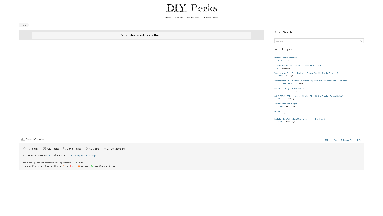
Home (168, 18)
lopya (48, 155)
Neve (4, 212)
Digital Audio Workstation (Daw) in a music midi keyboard (299, 119)
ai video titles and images (285, 104)
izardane (280, 114)
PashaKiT (280, 121)
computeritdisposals (285, 83)
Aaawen (280, 75)
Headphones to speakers (285, 58)
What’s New (193, 18)
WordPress (27, 212)
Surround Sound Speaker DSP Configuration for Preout (298, 65)
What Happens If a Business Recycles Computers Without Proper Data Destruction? (311, 81)
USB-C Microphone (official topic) (82, 155)
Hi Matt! (277, 111)
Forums (179, 18)
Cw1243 (280, 60)
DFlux (279, 68)
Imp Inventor (282, 91)
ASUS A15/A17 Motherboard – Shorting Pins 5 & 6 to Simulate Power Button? (309, 96)
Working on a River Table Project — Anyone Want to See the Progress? (306, 73)
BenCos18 (281, 106)
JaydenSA (281, 98)
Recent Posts (211, 18)
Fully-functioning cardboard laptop (289, 88)
